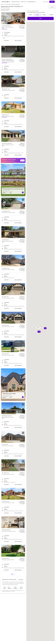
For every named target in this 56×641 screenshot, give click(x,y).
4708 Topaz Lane (5, 558)
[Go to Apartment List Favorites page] (44, 1)
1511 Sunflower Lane (6, 88)
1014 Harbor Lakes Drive (7, 143)
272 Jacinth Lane (5, 296)
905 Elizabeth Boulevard (7, 415)
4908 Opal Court (5, 114)
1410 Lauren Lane (5, 353)
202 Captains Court (6, 211)
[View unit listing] (23, 192)
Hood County (8, 4)
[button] (38, 328)
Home (2, 4)
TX (4, 4)
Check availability (18, 40)
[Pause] (24, 165)
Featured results (5, 9)
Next (40, 18)
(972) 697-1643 (4, 117)
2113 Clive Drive (5, 444)
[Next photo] (24, 18)
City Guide (20, 579)
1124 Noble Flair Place (6, 529)
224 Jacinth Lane (5, 325)
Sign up (52, 1)
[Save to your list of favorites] (23, 14)
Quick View (6, 40)
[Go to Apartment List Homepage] (5, 1)
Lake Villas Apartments (6, 25)
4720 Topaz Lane (5, 501)
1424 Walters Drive (6, 268)
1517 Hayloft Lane (5, 472)
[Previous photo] (2, 18)
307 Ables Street (5, 239)
